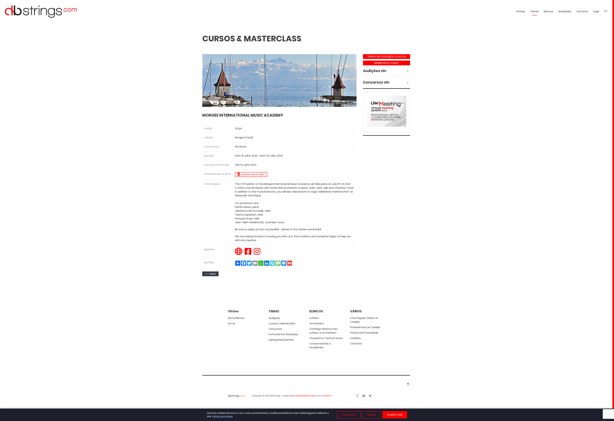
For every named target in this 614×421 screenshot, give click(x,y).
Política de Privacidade (364, 333)
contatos (582, 11)
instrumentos (236, 318)
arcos (231, 323)
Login (596, 11)
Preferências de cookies (365, 327)
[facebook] (248, 253)
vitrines (520, 11)
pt (606, 11)
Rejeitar (371, 415)
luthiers (314, 318)
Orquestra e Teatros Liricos (326, 338)
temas (534, 11)
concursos (275, 329)
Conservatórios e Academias (320, 345)
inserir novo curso (386, 63)
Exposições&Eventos (281, 340)
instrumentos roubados (283, 334)
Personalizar (348, 415)
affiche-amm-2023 (252, 174)
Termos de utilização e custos (386, 56)
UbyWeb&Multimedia (305, 395)
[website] (238, 253)
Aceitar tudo (395, 415)
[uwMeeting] (386, 112)
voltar (212, 273)
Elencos (548, 11)
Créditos (355, 338)
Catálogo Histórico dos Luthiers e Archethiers (323, 331)
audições (274, 318)
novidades (564, 11)
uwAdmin (326, 395)
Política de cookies (222, 416)
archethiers (316, 323)
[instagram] (257, 253)
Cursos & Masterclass (282, 323)
